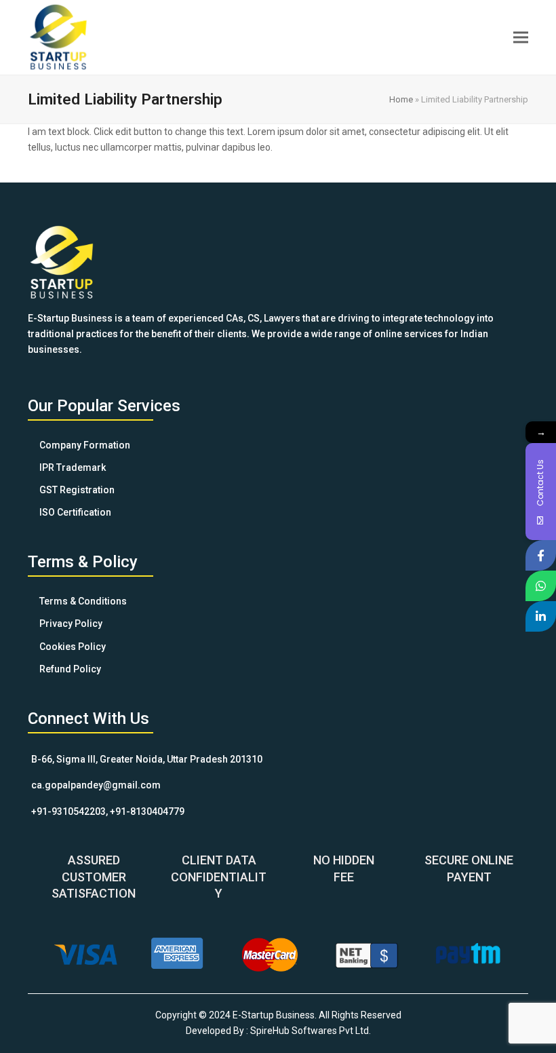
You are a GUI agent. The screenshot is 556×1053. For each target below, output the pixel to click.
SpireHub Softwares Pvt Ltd (309, 1030)
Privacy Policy (70, 623)
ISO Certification (75, 512)
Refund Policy (70, 669)
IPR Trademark (72, 467)
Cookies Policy (72, 646)
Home (401, 99)
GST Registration (77, 489)
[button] (520, 37)
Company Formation (84, 445)
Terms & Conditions (83, 601)
